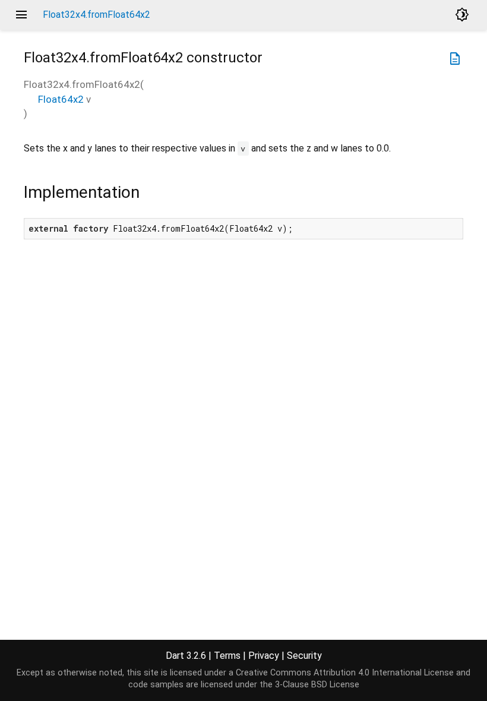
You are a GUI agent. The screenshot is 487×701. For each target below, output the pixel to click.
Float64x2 (61, 99)
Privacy (263, 655)
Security (304, 655)
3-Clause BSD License (317, 685)
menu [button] (21, 15)
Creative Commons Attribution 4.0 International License (345, 673)
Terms (227, 655)
